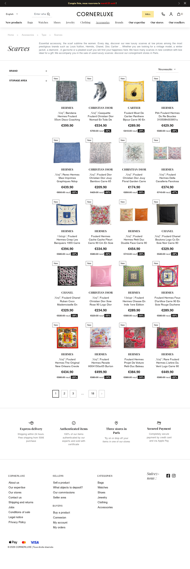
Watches (103, 487)
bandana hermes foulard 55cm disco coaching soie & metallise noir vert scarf (67, 119)
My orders (59, 527)
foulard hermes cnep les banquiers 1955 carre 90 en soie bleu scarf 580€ (67, 243)
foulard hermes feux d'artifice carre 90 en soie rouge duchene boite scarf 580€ (167, 302)
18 (92, 393)
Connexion (59, 517)
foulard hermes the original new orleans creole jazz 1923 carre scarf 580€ (67, 366)
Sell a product (61, 482)
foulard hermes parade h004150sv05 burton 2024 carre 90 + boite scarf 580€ (101, 366)
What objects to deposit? (68, 487)
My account (60, 522)
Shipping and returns (21, 502)
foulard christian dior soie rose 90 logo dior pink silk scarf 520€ (100, 302)
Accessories (105, 507)
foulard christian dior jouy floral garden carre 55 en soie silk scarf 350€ (134, 181)
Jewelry (102, 497)
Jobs (11, 507)
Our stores (15, 492)
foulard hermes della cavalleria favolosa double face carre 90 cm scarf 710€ (167, 181)
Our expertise (17, 487)
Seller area (59, 497)
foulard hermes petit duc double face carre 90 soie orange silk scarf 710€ (134, 243)
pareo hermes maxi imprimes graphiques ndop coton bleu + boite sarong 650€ (67, 181)
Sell (147, 14)
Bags (101, 482)
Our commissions (64, 492)
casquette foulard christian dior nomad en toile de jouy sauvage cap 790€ (101, 119)
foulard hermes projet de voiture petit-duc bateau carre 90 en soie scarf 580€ (134, 366)
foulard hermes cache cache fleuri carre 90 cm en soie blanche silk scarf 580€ (100, 243)
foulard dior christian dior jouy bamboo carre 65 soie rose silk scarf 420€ (100, 181)
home (11, 35)
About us (14, 482)
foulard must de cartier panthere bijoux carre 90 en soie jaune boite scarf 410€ (134, 119)
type (44, 35)
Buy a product (61, 512)
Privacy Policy (17, 522)
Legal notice (16, 517)
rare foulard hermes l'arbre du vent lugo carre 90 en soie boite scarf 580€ (167, 366)
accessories (28, 35)
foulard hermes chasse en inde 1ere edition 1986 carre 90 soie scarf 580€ (133, 304)
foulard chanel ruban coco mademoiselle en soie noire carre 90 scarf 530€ (67, 304)
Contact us (15, 497)
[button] (179, 14)
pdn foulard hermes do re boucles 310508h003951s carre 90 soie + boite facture (167, 119)
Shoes (101, 492)
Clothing (102, 502)
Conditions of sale (19, 512)
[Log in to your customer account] (171, 14)
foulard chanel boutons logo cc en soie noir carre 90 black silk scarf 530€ (167, 241)
